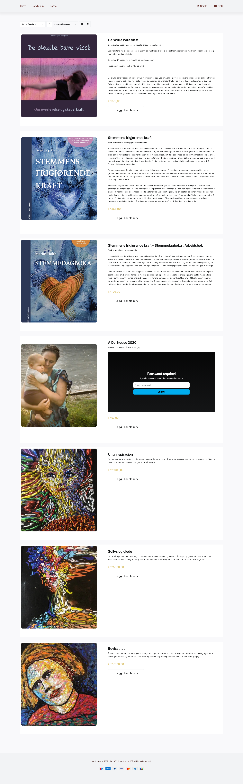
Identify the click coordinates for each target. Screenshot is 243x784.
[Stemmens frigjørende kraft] (59, 139)
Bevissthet (116, 649)
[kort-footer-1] (121, 768)
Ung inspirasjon (120, 454)
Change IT (127, 761)
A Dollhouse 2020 (122, 343)
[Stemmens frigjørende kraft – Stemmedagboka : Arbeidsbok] (59, 241)
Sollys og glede (120, 551)
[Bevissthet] (59, 644)
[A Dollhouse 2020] (59, 345)
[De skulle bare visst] (59, 36)
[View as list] (87, 24)
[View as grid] (82, 24)
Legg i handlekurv (127, 110)
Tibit (117, 761)
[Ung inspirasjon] (59, 450)
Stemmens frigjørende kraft (129, 138)
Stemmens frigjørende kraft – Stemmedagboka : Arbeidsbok (155, 245)
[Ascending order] (49, 24)
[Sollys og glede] (59, 547)
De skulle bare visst (123, 40)
